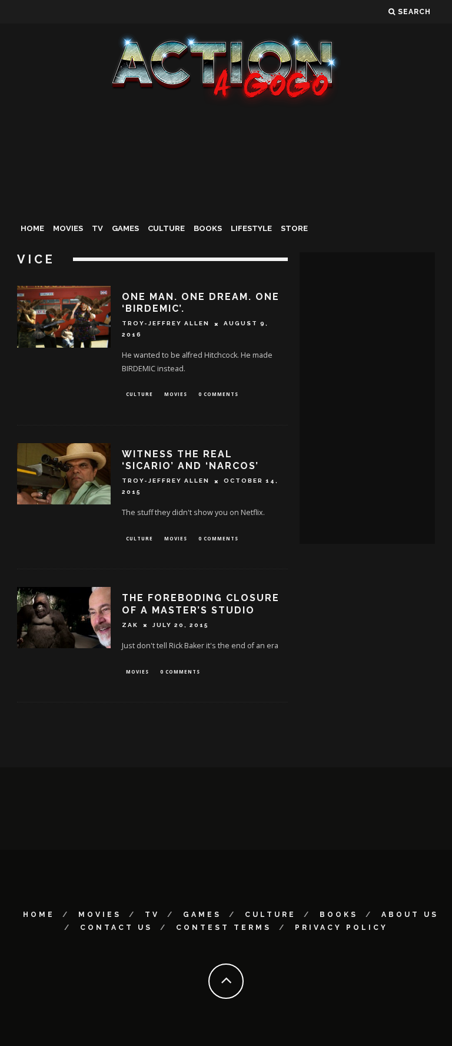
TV (97, 228)
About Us (409, 914)
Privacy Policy (341, 927)
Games (125, 228)
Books (208, 228)
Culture (166, 228)
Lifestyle (251, 228)
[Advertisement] (226, 196)
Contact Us (116, 927)
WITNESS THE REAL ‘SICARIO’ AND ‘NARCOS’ (190, 460)
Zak (130, 625)
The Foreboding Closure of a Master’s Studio (201, 604)
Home (32, 228)
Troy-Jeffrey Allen (166, 324)
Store (294, 228)
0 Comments (218, 394)
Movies (68, 228)
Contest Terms (223, 927)
